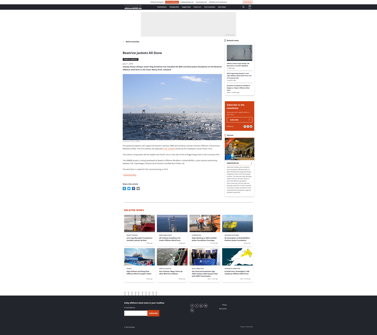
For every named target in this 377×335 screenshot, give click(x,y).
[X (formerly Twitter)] (248, 126)
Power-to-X (197, 7)
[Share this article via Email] (138, 188)
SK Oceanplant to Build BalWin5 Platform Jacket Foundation (237, 239)
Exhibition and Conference (218, 2)
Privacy (224, 305)
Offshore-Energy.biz (157, 2)
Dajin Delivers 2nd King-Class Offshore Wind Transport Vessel (139, 272)
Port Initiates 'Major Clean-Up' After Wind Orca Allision (171, 272)
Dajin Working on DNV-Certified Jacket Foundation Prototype (204, 239)
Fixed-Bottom (162, 7)
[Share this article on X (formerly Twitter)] (128, 188)
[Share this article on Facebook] (133, 188)
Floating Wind (174, 7)
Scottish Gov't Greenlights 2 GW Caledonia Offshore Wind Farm (237, 272)
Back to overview (132, 41)
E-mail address (129, 308)
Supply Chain (186, 7)
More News (222, 7)
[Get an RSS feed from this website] (192, 310)
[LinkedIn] (251, 126)
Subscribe (234, 120)
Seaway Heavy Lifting (130, 175)
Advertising (248, 2)
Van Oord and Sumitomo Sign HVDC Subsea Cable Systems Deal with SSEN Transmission (205, 273)
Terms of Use (223, 309)
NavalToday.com (201, 2)
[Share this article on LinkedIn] (124, 188)
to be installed (169, 148)
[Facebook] (245, 126)
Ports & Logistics (130, 59)
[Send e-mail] (206, 306)
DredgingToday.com (187, 2)
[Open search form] (243, 7)
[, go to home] (133, 7)
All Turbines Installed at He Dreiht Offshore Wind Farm (169, 239)
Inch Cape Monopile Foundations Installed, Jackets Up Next (139, 239)
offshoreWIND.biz (172, 2)
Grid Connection (209, 7)
